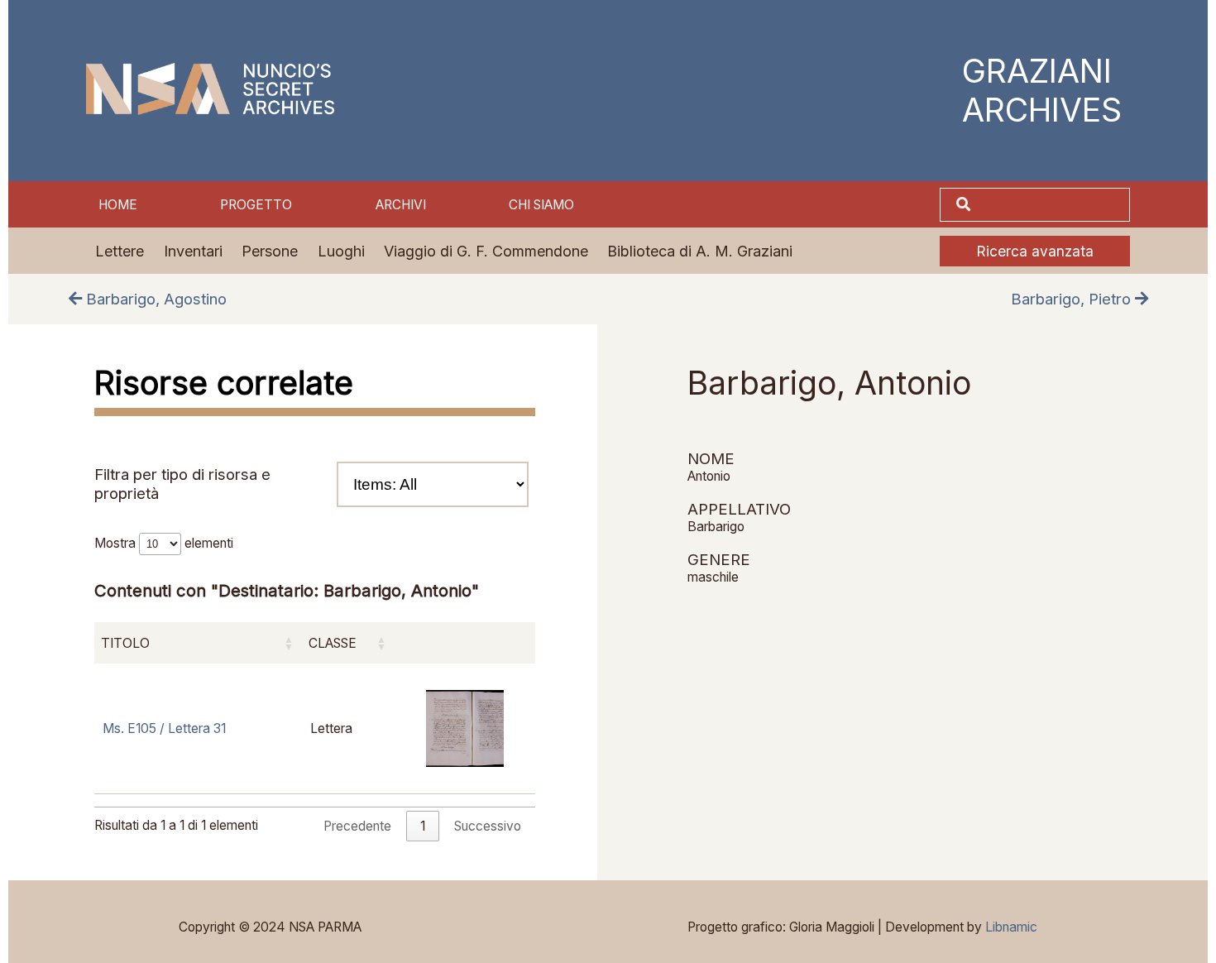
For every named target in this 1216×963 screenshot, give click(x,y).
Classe (333, 643)
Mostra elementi (163, 543)
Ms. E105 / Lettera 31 (164, 728)
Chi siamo (541, 205)
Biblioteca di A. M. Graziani (699, 251)
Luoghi (341, 251)
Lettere (119, 251)
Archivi (401, 205)
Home (117, 205)
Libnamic (1011, 927)
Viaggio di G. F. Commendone (486, 251)
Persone (270, 251)
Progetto (256, 205)
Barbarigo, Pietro (1073, 299)
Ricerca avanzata (1035, 251)
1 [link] (422, 826)
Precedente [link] (357, 826)
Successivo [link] (487, 826)
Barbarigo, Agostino (154, 299)
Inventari (193, 251)
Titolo (125, 643)
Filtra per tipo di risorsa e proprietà (182, 484)
